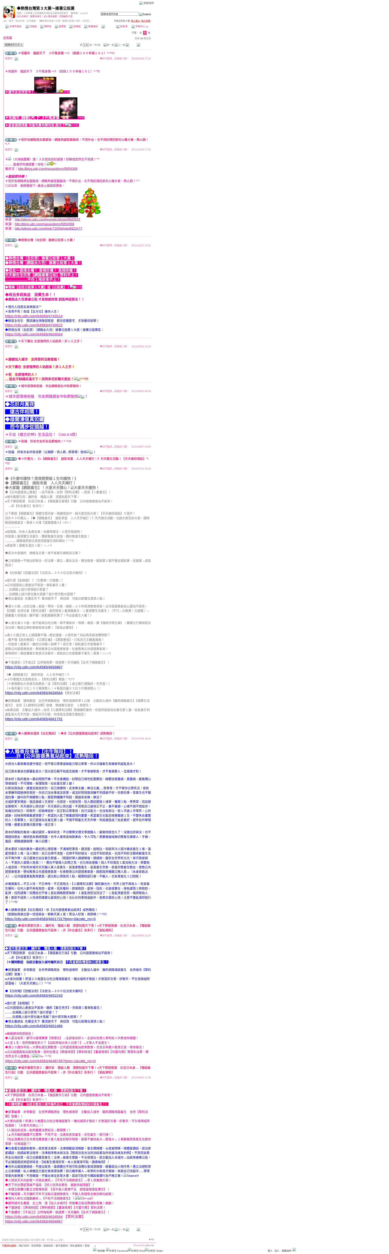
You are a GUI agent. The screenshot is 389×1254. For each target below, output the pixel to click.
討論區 (33, 26)
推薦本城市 (35, 16)
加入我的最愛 (50, 16)
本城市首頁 (15, 26)
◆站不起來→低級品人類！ (114, 58)
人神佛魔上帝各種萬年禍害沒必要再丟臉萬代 (46, 13)
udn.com (150, 1245)
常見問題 (36, 1245)
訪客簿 (123, 26)
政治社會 (20, 21)
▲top (151, 1239)
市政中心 (141, 26)
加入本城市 (22, 16)
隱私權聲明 (76, 1245)
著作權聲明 (62, 1245)
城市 (11, 21)
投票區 (62, 26)
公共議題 (31, 21)
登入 (270, 1251)
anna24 (84, 13)
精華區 (47, 26)
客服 (87, 1245)
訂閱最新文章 (66, 16)
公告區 (109, 26)
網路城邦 (148, 2)
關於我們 (24, 1245)
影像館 (77, 26)
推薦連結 (93, 26)
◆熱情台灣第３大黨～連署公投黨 (46, 8)
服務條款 (48, 1245)
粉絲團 (101, 1251)
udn (5, 21)
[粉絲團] (94, 1249)
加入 (277, 1251)
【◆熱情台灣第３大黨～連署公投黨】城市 (59, 21)
